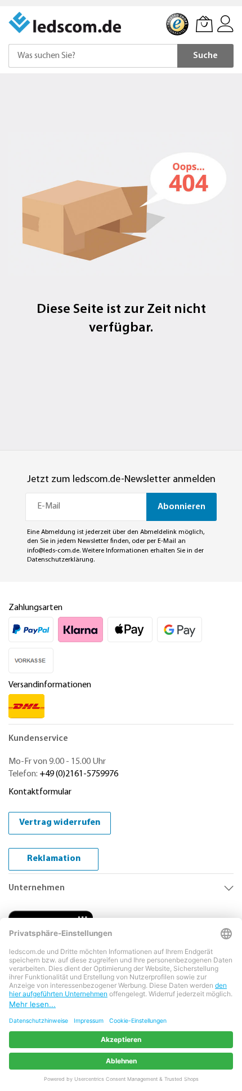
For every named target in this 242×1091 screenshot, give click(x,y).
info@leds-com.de (53, 550)
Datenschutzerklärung (60, 559)
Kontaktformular (39, 792)
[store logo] (65, 22)
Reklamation (53, 858)
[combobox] (92, 56)
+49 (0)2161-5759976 (78, 774)
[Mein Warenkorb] (204, 24)
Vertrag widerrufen (59, 822)
